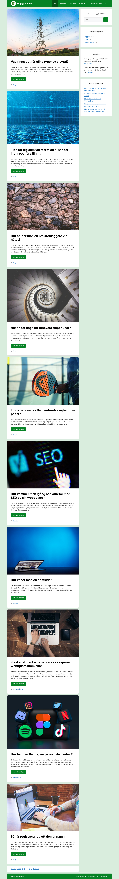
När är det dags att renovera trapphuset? (41, 328)
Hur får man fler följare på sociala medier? (42, 754)
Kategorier (63, 3)
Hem (55, 3)
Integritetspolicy (81, 876)
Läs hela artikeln (18, 79)
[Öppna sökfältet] (105, 3)
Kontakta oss (83, 3)
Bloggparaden (24, 3)
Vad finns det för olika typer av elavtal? (40, 61)
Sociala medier (17, 777)
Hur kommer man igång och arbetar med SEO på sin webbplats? (40, 495)
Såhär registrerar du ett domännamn (38, 836)
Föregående (16, 869)
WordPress (88, 63)
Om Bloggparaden (96, 3)
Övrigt (14, 85)
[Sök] (105, 19)
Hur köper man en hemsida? (31, 580)
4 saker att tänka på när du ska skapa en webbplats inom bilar (40, 664)
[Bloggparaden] (13, 3)
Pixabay (89, 72)
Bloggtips (73, 3)
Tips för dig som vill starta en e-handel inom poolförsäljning (39, 151)
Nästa (36, 869)
